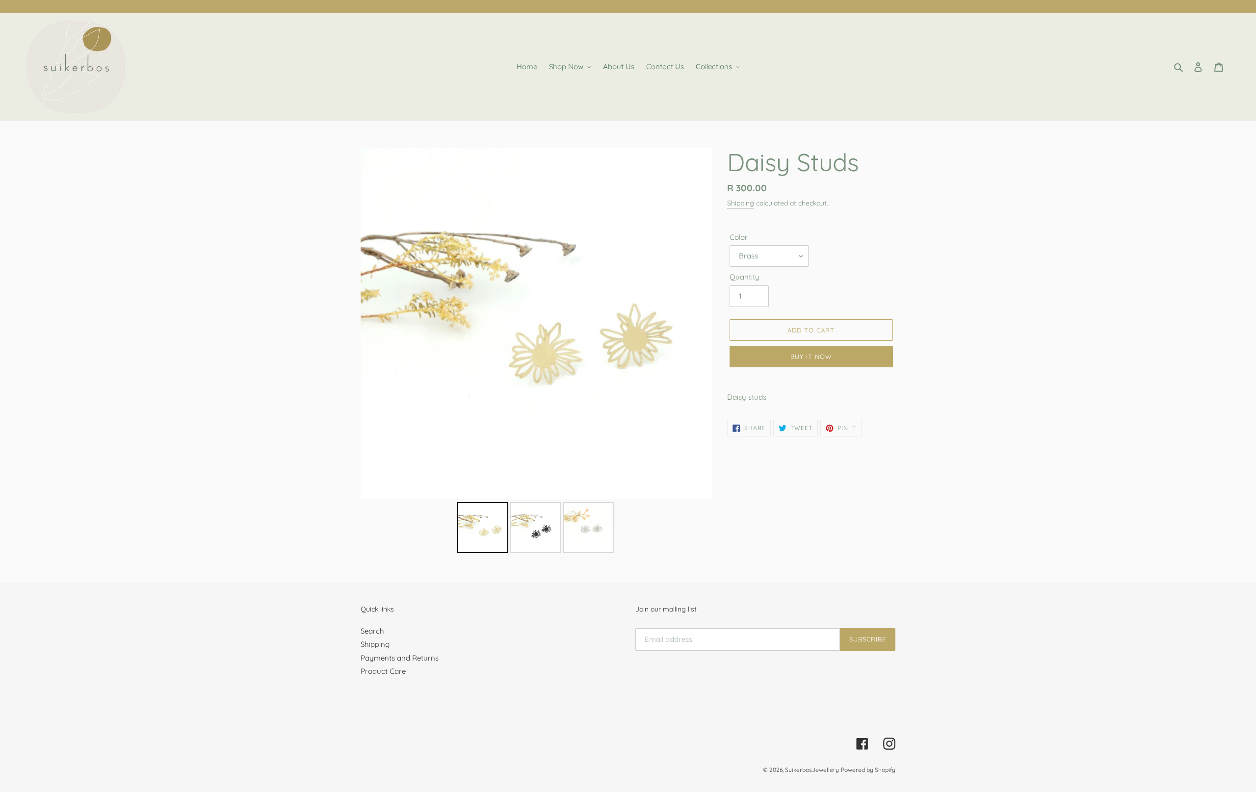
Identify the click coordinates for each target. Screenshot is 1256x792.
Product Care (383, 671)
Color (739, 237)
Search (372, 631)
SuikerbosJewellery (812, 769)
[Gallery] (536, 352)
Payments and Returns (400, 658)
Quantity (744, 276)
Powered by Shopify (868, 769)
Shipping (740, 203)
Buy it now (811, 356)
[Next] (698, 323)
